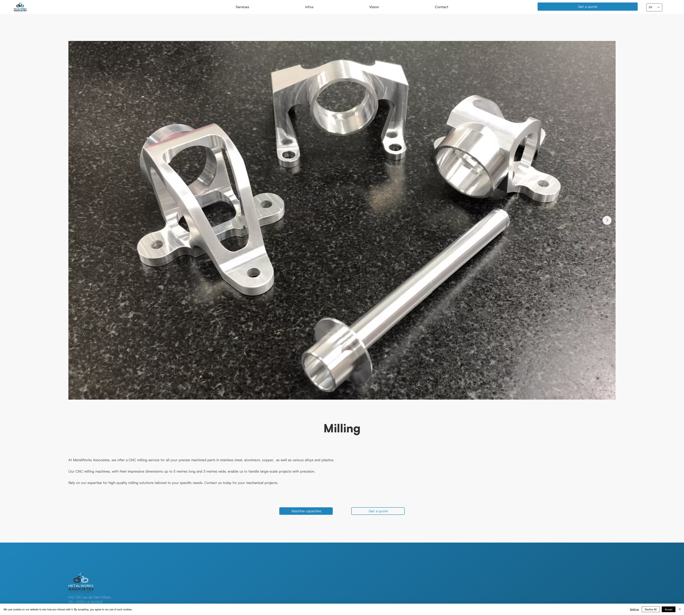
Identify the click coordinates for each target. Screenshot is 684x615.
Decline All (651, 609)
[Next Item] (607, 220)
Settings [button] (634, 609)
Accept (668, 609)
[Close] (680, 609)
